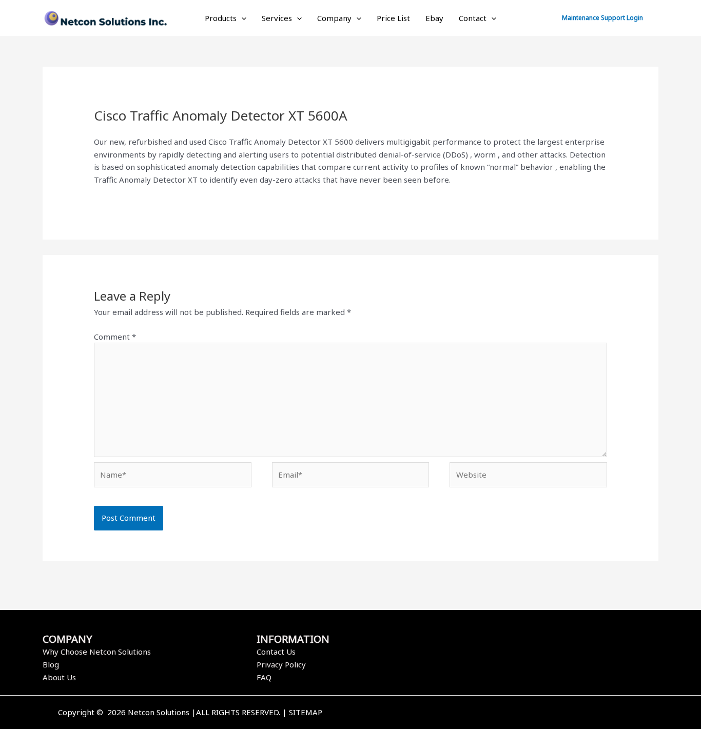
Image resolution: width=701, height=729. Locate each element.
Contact (472, 18)
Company (334, 18)
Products (221, 18)
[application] (241, 18)
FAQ (264, 677)
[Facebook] (495, 713)
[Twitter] (511, 713)
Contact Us (276, 651)
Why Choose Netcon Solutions (97, 651)
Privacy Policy (281, 664)
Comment (115, 336)
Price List (393, 18)
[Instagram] (526, 713)
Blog (51, 664)
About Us (59, 677)
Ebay (434, 18)
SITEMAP (305, 712)
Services (277, 18)
